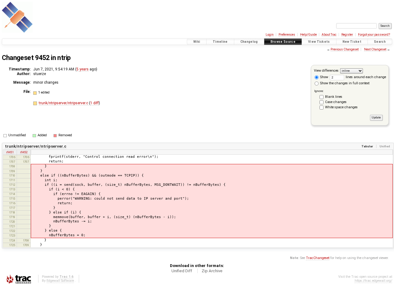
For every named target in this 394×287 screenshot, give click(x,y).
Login (270, 34)
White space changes (341, 107)
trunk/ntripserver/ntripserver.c (64, 103)
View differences (326, 71)
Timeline (220, 41)
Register (347, 34)
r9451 (10, 152)
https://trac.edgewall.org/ (373, 281)
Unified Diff (181, 271)
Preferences (287, 34)
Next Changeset (375, 49)
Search (380, 41)
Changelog (249, 41)
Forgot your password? (374, 34)
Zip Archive (212, 271)
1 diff (94, 103)
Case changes (336, 102)
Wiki (196, 41)
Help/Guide (308, 34)
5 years (82, 69)
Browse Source (283, 41)
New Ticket (352, 41)
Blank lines (333, 97)
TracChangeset (317, 258)
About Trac (329, 34)
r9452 (23, 152)
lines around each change (365, 77)
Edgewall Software (60, 281)
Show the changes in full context (344, 83)
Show (323, 77)
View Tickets (319, 41)
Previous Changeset (345, 49)
